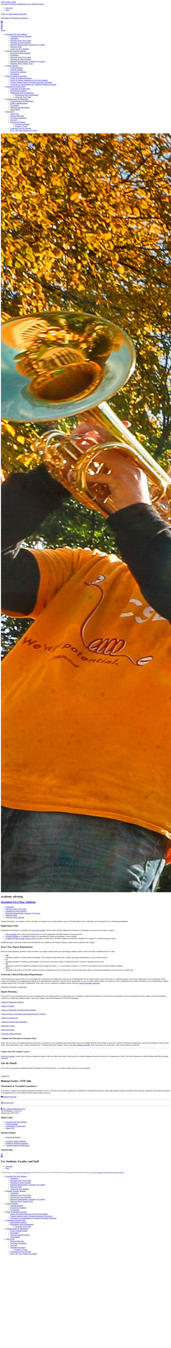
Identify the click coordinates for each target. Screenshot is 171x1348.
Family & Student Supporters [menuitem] (16, 76)
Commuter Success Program (20, 1252)
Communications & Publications (17, 1145)
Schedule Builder (12, 936)
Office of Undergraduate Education (14, 14)
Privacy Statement (98, 1172)
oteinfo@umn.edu (10, 1097)
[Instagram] (85, 24)
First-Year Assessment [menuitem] (18, 118)
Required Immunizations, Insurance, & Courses (23, 913)
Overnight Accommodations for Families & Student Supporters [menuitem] (33, 84)
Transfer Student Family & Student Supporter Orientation (31, 1216)
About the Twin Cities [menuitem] (23, 97)
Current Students (12, 1124)
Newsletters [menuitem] (14, 105)
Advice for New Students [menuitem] (19, 49)
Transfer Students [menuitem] (16, 70)
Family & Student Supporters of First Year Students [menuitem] (29, 80)
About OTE (10, 1128)
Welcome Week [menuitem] (16, 47)
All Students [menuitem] (14, 74)
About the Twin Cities (23, 1226)
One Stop (9, 8)
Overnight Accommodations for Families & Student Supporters (33, 1218)
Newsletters (14, 1233)
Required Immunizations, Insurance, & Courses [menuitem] (27, 45)
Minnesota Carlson (8, 1026)
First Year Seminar (7, 1056)
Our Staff (13, 1245)
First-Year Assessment (18, 1243)
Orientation (10, 907)
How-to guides (11, 934)
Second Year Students (18, 1208)
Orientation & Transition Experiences (14, 18)
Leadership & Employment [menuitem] (15, 87)
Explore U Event (21, 1250)
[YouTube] (85, 26)
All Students (14, 1210)
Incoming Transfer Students (16, 1141)
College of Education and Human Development (18, 1010)
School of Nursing (7, 1030)
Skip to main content (8, 2)
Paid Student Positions (18, 1222)
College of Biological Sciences (12, 1002)
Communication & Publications (17, 1229)
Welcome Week (11, 915)
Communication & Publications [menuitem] (17, 99)
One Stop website (38, 930)
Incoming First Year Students (18, 902)
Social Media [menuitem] (15, 110)
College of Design (7, 1006)
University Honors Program (11, 1034)
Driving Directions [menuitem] (17, 116)
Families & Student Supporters (17, 1143)
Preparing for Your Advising (16, 911)
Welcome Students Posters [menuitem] (20, 107)
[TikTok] (85, 28)
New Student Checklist (81, 1045)
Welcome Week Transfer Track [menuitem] (21, 63)
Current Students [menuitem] (12, 66)
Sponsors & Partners (13, 1137)
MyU (8, 10)
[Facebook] (85, 22)
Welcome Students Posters (20, 1235)
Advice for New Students (15, 917)
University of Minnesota (23, 1172)
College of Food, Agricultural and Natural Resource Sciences (23, 1014)
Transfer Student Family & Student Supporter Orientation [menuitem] (31, 82)
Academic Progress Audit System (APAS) (21, 938)
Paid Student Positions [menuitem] (18, 91)
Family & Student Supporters (16, 1212)
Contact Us (5, 1076)
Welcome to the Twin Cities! (16, 909)
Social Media (15, 1237)
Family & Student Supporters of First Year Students (29, 1214)
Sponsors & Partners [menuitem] (17, 122)
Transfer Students (16, 1206)
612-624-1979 (8, 1103)
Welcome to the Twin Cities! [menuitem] (20, 40)
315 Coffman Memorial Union (14, 1109)
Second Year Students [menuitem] (18, 72)
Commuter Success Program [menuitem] (20, 128)
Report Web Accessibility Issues (114, 1172)
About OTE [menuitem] (10, 112)
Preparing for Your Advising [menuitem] (20, 43)
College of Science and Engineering (14, 1022)
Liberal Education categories (89, 983)
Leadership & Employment (15, 1126)
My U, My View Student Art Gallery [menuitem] (23, 130)
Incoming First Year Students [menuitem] (16, 34)
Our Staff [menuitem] (13, 120)
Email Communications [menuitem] (18, 103)
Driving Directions (17, 1241)
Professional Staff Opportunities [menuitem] (22, 93)
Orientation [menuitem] (14, 38)
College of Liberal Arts (9, 1018)
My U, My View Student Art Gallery (23, 1254)
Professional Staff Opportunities (22, 1224)
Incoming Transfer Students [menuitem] (16, 51)
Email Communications (18, 1231)
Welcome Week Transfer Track (21, 1201)
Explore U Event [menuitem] (21, 126)
